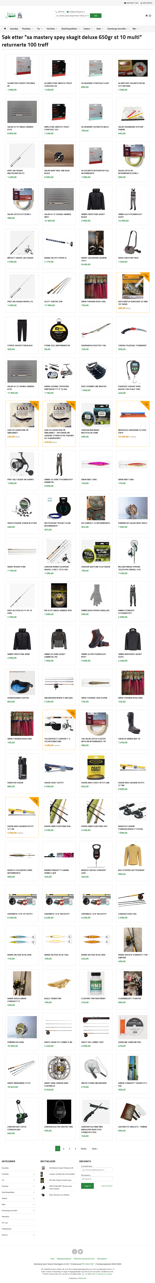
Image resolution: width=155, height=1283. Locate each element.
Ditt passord (85, 1175)
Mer (134, 28)
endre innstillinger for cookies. (101, 1274)
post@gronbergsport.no (77, 12)
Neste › (84, 1148)
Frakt (52, 1258)
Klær (99, 28)
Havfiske (51, 28)
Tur (38, 28)
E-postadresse (86, 1166)
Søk (95, 15)
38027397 (61, 12)
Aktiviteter (5, 1216)
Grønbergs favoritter (116, 28)
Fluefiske (26, 28)
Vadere (87, 28)
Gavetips (14, 28)
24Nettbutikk (82, 1278)
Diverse (5, 1235)
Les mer (85, 1274)
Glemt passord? (107, 1186)
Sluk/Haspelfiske (69, 28)
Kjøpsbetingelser (64, 1258)
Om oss (5, 1222)
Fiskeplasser (7, 1228)
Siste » (95, 1148)
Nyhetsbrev (102, 1258)
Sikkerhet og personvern (84, 1258)
